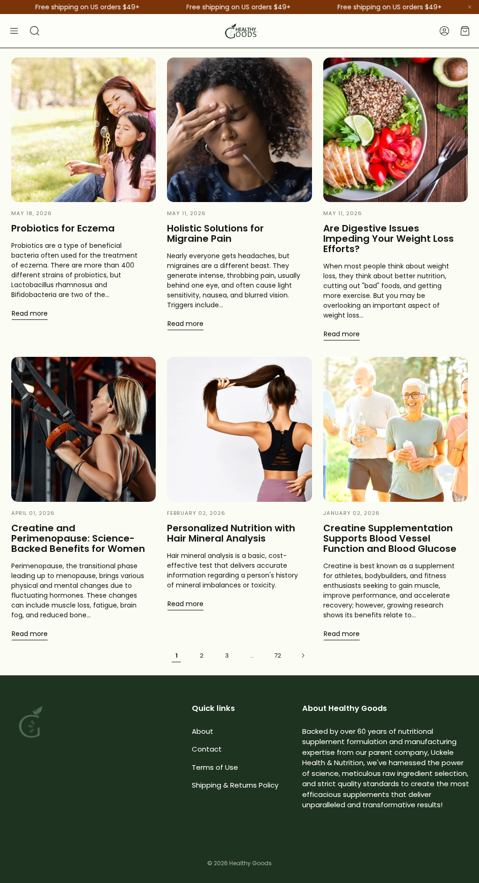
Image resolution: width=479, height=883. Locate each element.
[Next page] (302, 655)
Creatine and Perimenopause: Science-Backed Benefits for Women (78, 538)
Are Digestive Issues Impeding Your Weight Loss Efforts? (388, 238)
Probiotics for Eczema (63, 228)
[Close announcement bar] (470, 7)
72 (277, 655)
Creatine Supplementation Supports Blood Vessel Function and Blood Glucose (390, 538)
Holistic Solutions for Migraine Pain (215, 233)
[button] (14, 30)
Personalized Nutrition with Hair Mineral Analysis (231, 533)
